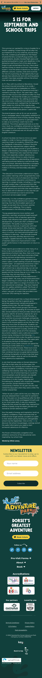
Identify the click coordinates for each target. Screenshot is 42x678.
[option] (21, 2)
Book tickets (22, 8)
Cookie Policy (29, 626)
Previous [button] (1, 2)
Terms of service (6, 663)
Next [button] (40, 2)
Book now (31, 673)
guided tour (28, 346)
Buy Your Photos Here (31, 2)
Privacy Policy (29, 623)
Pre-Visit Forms (20, 558)
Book (20, 567)
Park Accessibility (21, 630)
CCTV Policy (12, 626)
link (33, 335)
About (19, 562)
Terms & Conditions (12, 623)
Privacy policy (17, 663)
